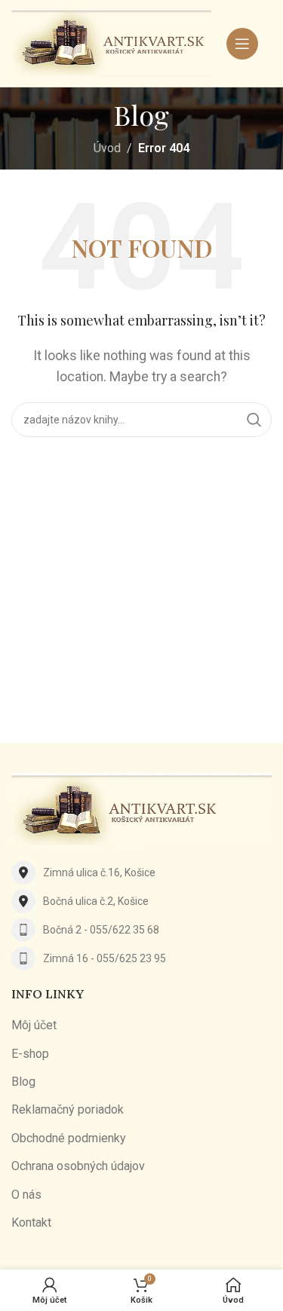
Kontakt (31, 1222)
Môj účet (34, 1025)
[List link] (141, 872)
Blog (23, 1081)
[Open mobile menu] (242, 44)
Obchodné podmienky (68, 1138)
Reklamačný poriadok (67, 1109)
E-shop (30, 1054)
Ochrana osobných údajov (78, 1166)
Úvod (107, 148)
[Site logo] (111, 42)
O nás (26, 1194)
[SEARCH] (254, 419)
